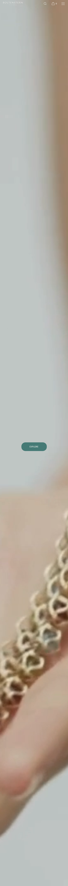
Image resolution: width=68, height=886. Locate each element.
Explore (34, 446)
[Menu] (61, 3)
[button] (45, 3)
